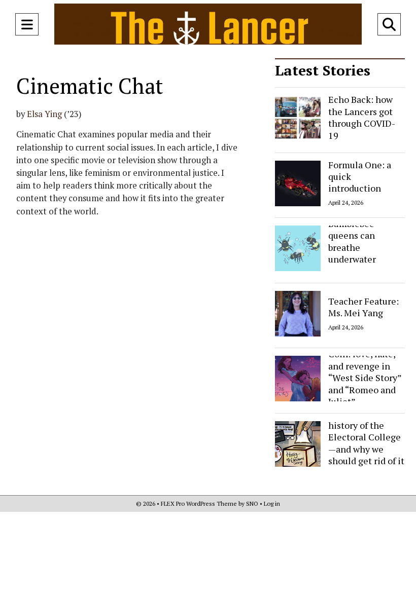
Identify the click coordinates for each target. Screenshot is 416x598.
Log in (272, 503)
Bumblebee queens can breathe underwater (352, 241)
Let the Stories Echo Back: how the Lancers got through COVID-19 (361, 111)
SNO (252, 503)
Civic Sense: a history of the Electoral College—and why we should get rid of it (366, 437)
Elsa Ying (44, 114)
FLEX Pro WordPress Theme (199, 503)
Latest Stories (322, 70)
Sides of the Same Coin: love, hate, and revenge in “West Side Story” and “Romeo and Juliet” (365, 371)
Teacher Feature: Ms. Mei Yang (363, 306)
